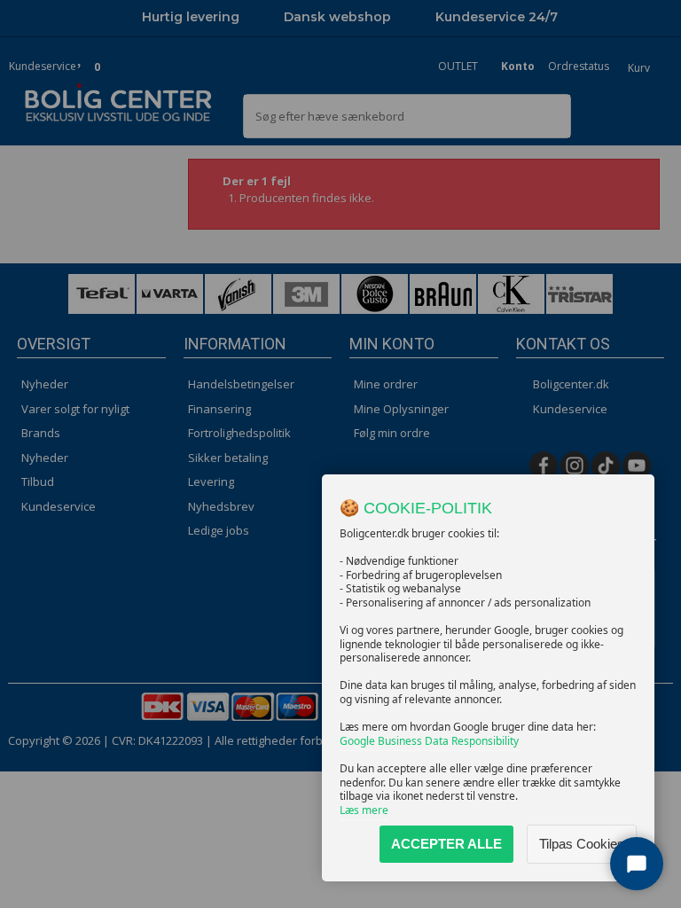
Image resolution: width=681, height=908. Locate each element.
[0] (81, 55)
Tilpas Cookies (581, 843)
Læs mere (364, 810)
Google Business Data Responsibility (429, 740)
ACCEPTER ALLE (446, 843)
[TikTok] (605, 465)
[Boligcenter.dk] (118, 103)
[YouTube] (636, 465)
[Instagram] (574, 465)
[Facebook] (543, 465)
